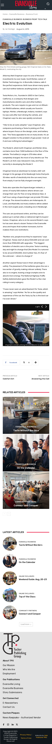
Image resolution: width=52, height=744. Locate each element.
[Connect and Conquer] (26, 490)
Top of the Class (27, 596)
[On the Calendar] (26, 452)
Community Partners (25, 502)
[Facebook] (3, 724)
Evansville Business (16, 14)
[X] (17, 724)
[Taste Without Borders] (26, 415)
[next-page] (9, 514)
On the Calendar (26, 467)
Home (5, 14)
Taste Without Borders (26, 430)
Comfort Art (8, 379)
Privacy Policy (25, 735)
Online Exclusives (26, 576)
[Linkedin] (12, 724)
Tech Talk (42, 19)
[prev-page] (4, 514)
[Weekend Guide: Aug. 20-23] (10, 578)
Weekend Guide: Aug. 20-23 (33, 579)
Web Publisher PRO (42, 736)
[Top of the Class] (10, 595)
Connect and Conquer (26, 505)
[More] (36, 362)
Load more (25, 624)
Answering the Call (40, 379)
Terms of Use (26, 738)
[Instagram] (8, 724)
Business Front (32, 14)
